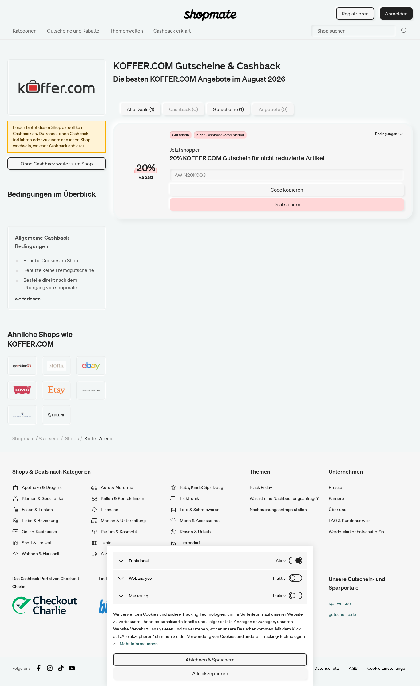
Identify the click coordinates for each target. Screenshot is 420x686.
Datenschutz (326, 668)
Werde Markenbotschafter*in (356, 531)
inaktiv (279, 578)
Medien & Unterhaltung (123, 520)
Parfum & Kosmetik (119, 531)
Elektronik (189, 498)
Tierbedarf (189, 542)
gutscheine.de (342, 614)
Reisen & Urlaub (195, 531)
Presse (335, 487)
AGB (353, 668)
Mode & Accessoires (199, 520)
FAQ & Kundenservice (350, 520)
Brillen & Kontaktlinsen (122, 498)
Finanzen (109, 509)
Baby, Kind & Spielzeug (201, 487)
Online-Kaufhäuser (39, 531)
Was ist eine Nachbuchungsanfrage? (284, 498)
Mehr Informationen (139, 643)
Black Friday (261, 487)
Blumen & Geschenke (42, 498)
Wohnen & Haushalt (40, 553)
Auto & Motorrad (116, 487)
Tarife (106, 542)
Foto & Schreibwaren (199, 509)
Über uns (337, 509)
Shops (72, 438)
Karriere (336, 498)
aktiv (281, 561)
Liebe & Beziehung (39, 520)
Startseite (49, 438)
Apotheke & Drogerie (42, 487)
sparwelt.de (340, 603)
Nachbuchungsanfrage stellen (278, 509)
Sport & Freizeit (36, 542)
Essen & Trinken (37, 509)
